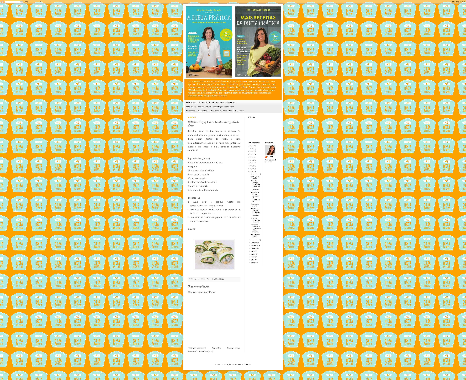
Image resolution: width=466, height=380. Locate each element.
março (253, 262)
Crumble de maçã (255, 205)
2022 (252, 157)
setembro (254, 245)
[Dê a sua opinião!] (216, 279)
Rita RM (270, 157)
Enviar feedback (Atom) (205, 351)
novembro (255, 240)
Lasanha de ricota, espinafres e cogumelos (255, 197)
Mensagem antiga (233, 348)
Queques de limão (255, 177)
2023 (252, 154)
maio (253, 257)
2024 (252, 151)
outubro (254, 243)
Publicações (191, 102)
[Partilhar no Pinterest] (223, 279)
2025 (252, 149)
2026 (252, 146)
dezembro (255, 174)
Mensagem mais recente (197, 348)
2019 (251, 166)
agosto (254, 248)
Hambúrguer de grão (255, 235)
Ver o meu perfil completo (270, 161)
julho (253, 251)
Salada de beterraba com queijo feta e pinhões (256, 228)
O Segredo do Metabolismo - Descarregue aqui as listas (209, 111)
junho (253, 254)
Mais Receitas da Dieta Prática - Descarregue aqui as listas (210, 107)
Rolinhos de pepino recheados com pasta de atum (255, 212)
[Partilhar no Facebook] (220, 279)
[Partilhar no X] (218, 279)
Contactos (239, 111)
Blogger (248, 364)
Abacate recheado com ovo (255, 220)
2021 (251, 160)
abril (253, 260)
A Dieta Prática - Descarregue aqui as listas (216, 102)
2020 (252, 163)
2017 (251, 171)
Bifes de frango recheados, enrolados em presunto (256, 185)
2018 (251, 168)
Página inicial (216, 348)
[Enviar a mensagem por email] (213, 279)
